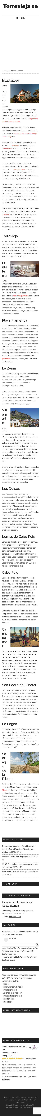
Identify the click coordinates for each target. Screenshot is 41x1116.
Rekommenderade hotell (13, 987)
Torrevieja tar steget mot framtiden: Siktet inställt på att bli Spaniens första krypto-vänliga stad (18, 849)
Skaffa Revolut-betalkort (13, 957)
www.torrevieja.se (30, 1108)
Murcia (4, 790)
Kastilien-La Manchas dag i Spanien (16, 857)
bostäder (5, 214)
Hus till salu (7, 1002)
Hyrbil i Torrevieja (10, 990)
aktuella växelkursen (27, 931)
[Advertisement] (20, 43)
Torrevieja (15, 145)
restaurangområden (21, 296)
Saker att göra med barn (12, 993)
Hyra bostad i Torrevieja (12, 996)
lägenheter (33, 119)
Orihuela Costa (19, 169)
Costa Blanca (7, 148)
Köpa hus (6, 984)
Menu (22, 18)
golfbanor (6, 359)
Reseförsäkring (9, 999)
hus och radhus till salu (11, 122)
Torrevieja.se (20, 6)
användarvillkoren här (27, 1105)
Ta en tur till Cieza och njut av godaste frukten (20, 872)
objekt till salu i (15, 917)
